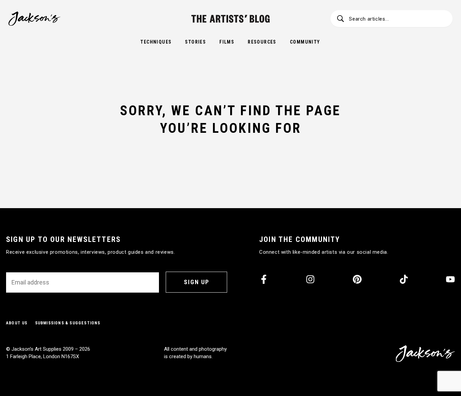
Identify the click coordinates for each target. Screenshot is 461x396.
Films (226, 42)
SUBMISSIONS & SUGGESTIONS (68, 323)
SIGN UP (196, 282)
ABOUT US (17, 323)
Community (305, 42)
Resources (262, 42)
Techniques (155, 42)
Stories (195, 42)
